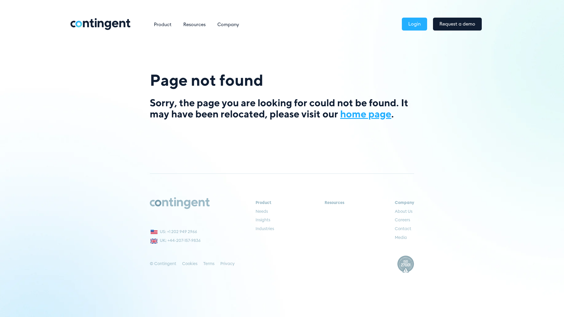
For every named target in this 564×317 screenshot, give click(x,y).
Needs (262, 212)
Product (163, 24)
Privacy (227, 264)
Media (401, 238)
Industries (265, 229)
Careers (402, 220)
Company (228, 24)
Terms (208, 264)
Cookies (189, 264)
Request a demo (457, 24)
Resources (194, 24)
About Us (403, 212)
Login (414, 24)
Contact (403, 229)
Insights (263, 220)
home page (365, 113)
